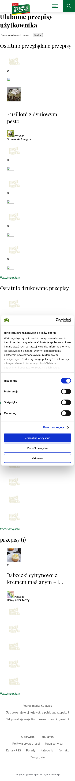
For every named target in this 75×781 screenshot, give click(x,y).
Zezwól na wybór (37, 448)
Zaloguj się (37, 757)
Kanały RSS (13, 750)
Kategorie (47, 750)
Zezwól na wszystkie (37, 437)
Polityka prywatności (26, 743)
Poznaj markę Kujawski (37, 705)
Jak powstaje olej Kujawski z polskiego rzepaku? (37, 712)
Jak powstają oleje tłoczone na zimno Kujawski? (37, 719)
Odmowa (37, 458)
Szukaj (37, 35)
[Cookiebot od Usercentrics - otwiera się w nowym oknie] (55, 320)
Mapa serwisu (54, 743)
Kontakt (63, 750)
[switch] (66, 391)
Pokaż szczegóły (53, 427)
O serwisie (28, 737)
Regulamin (47, 737)
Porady (30, 750)
